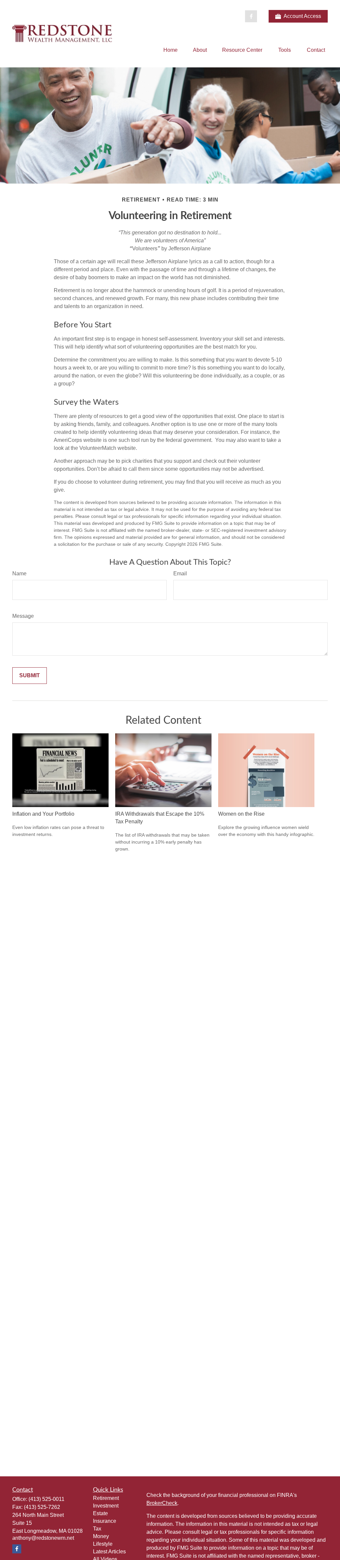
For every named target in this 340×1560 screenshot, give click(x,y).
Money (101, 1536)
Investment (106, 1506)
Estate (100, 1513)
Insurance (104, 1521)
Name (19, 573)
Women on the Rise (241, 814)
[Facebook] (251, 16)
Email (180, 573)
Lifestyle (103, 1544)
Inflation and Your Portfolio (43, 814)
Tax (97, 1528)
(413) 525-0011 (46, 1499)
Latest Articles (109, 1551)
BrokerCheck (161, 1503)
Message (23, 616)
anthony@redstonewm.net (43, 1538)
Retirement (106, 1498)
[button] (170, 50)
